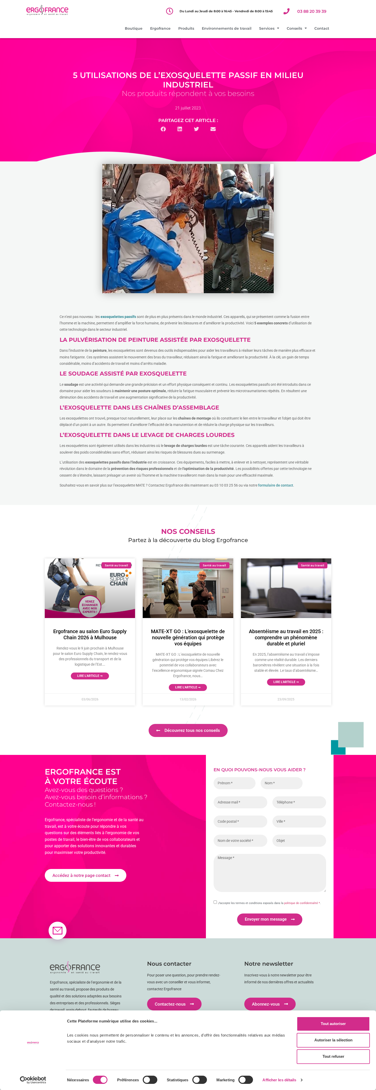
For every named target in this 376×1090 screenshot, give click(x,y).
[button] (163, 129)
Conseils (294, 28)
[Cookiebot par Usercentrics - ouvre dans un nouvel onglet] (33, 1080)
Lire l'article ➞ (90, 676)
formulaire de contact (275, 485)
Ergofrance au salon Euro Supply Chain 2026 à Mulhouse (90, 634)
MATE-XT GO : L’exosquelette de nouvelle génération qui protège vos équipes (188, 637)
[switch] (150, 1080)
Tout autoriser (333, 1023)
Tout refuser (333, 1056)
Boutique (133, 28)
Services (266, 28)
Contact (321, 28)
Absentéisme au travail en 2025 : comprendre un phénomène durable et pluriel (286, 637)
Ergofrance (160, 28)
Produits (186, 28)
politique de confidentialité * (302, 903)
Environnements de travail (226, 28)
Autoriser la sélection (333, 1040)
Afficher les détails (279, 1080)
